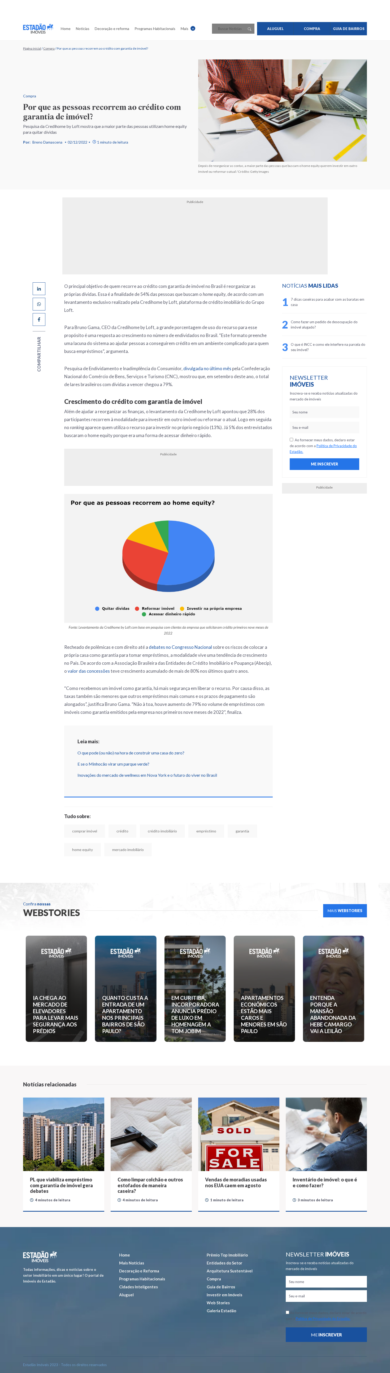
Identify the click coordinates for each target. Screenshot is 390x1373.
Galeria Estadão (221, 1310)
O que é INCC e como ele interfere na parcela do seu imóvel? (328, 347)
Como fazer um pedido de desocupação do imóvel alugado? (324, 324)
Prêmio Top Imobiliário (227, 1255)
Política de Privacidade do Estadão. (323, 1318)
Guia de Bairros (221, 1286)
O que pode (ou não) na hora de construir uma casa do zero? (130, 752)
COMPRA (312, 29)
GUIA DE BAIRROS (349, 29)
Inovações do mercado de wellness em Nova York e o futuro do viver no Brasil (147, 775)
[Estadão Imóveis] (38, 29)
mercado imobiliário (128, 849)
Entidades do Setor (224, 1262)
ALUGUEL (275, 29)
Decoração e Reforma (139, 1270)
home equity (82, 849)
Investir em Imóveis (224, 1294)
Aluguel (126, 1294)
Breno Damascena (47, 142)
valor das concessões (89, 671)
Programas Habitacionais (155, 28)
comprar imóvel (84, 831)
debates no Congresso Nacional (180, 647)
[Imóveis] (40, 1256)
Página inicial (32, 48)
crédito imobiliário (162, 831)
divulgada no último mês (207, 368)
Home (66, 28)
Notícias (82, 28)
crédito (122, 831)
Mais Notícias (131, 1262)
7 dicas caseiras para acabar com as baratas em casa (327, 302)
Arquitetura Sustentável (230, 1270)
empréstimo (206, 831)
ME (326, 1334)
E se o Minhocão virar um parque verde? (113, 763)
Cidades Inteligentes (138, 1286)
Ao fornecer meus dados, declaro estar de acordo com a (323, 446)
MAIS (345, 910)
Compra (49, 48)
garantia (242, 831)
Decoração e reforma (112, 28)
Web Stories (218, 1302)
